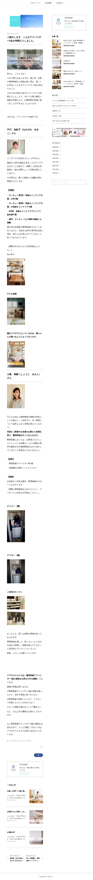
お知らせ (57, 116)
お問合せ (59, 3)
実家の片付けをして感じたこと (72, 71)
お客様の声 (11, 832)
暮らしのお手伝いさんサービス (64, 106)
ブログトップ (35, 3)
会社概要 (48, 3)
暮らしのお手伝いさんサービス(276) (19, 741)
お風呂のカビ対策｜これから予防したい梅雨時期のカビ (27, 811)
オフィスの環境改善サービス (63, 100)
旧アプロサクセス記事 (61, 121)
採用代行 (57, 111)
